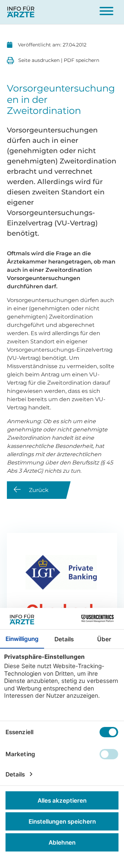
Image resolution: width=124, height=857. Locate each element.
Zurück (39, 490)
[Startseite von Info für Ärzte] (21, 12)
